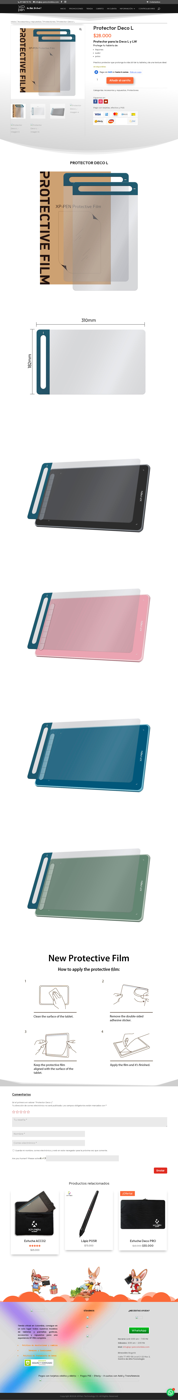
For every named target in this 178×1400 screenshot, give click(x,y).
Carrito (100, 9)
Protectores (49, 21)
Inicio (63, 9)
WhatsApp (139, 1330)
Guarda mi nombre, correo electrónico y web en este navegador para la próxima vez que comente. (61, 1150)
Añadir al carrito (120, 80)
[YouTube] (88, 1337)
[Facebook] (89, 1318)
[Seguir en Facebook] (95, 101)
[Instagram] (89, 1327)
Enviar (160, 1170)
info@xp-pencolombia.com (136, 1347)
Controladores (147, 9)
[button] (80, 29)
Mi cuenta (111, 9)
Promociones (76, 9)
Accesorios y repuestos (29, 21)
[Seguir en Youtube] (106, 101)
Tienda (89, 9)
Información (126, 9)
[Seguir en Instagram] (101, 101)
